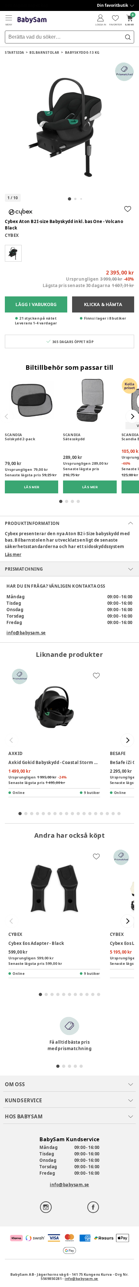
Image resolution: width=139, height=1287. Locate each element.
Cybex (12, 235)
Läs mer (13, 554)
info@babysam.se (26, 633)
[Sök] (128, 37)
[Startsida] (32, 20)
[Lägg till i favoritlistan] (127, 208)
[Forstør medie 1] (69, 126)
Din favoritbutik (112, 5)
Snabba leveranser (24, 5)
